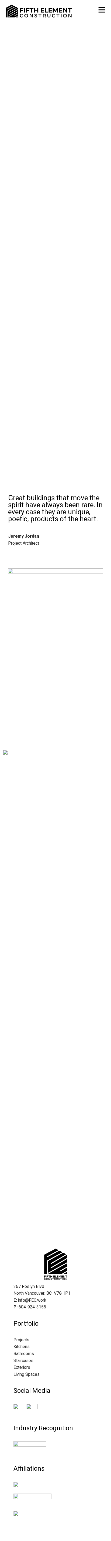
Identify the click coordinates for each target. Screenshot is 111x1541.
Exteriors (21, 1367)
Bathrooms (23, 1353)
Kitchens (21, 1346)
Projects (21, 1340)
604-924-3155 (32, 1307)
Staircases (23, 1360)
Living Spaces (26, 1374)
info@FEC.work (32, 1300)
